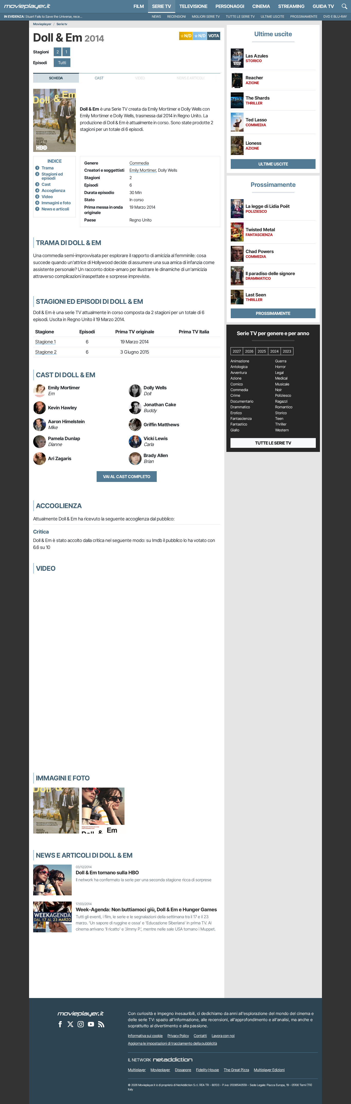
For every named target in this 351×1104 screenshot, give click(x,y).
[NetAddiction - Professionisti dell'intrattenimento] (172, 1060)
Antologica (238, 367)
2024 (274, 351)
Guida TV (323, 6)
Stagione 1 (45, 341)
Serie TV (161, 6)
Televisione (193, 6)
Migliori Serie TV (206, 16)
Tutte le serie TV (240, 16)
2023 (287, 351)
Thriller (281, 424)
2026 (249, 351)
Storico (281, 413)
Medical (281, 378)
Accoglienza (53, 190)
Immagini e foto (56, 202)
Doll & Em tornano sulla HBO (107, 872)
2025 (262, 351)
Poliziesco (283, 395)
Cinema (261, 6)
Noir (278, 390)
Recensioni (176, 16)
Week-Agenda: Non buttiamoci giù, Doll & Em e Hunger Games (146, 909)
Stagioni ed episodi (52, 176)
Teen (279, 418)
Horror (280, 367)
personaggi (230, 6)
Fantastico (238, 424)
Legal (279, 372)
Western (282, 430)
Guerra (280, 361)
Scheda (56, 78)
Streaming (291, 6)
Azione (236, 378)
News (156, 16)
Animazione (239, 361)
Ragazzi (281, 401)
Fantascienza (241, 418)
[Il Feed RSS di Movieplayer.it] (101, 1024)
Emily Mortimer (143, 170)
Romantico (283, 407)
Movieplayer (42, 24)
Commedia (139, 163)
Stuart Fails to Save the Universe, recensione (57, 16)
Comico (236, 384)
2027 (237, 351)
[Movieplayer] (81, 1013)
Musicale (282, 384)
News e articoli (55, 208)
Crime (235, 395)
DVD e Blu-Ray (335, 16)
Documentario (241, 401)
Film (139, 6)
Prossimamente (303, 16)
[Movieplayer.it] (27, 6)
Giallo (234, 430)
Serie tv (62, 24)
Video (47, 196)
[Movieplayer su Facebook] (60, 1024)
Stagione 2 (46, 352)
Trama (48, 167)
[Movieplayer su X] (70, 1024)
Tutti (62, 62)
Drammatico (240, 407)
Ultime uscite (272, 16)
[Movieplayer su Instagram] (81, 1024)
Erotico (236, 413)
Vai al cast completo (126, 476)
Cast (99, 78)
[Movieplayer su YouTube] (91, 1024)
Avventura (238, 372)
